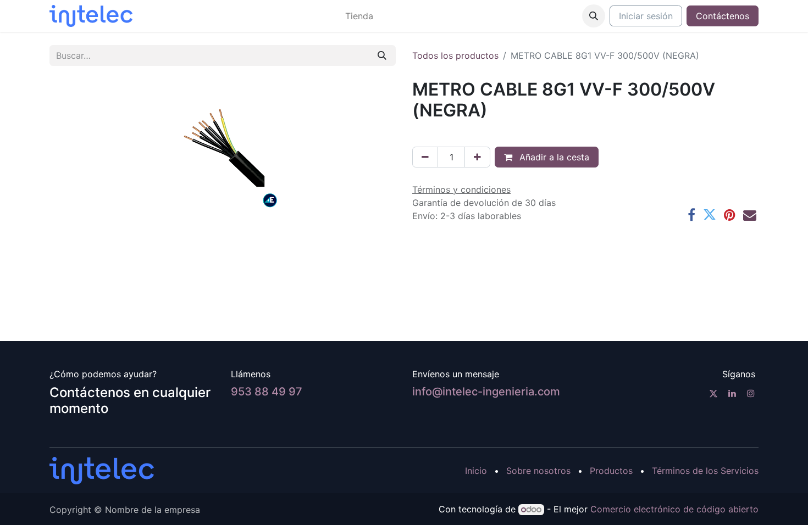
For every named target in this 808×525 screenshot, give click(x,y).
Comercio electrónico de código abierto (674, 509)
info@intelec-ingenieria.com (486, 391)
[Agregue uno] (477, 157)
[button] (593, 15)
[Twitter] (709, 214)
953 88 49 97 (266, 391)
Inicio (476, 470)
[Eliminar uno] (425, 157)
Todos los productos (455, 55)
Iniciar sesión (646, 15)
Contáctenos (722, 15)
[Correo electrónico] (749, 214)
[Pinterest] (729, 214)
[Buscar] (382, 55)
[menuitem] (359, 16)
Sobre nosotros (538, 470)
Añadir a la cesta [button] (553, 157)
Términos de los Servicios (705, 470)
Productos (611, 470)
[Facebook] (691, 214)
